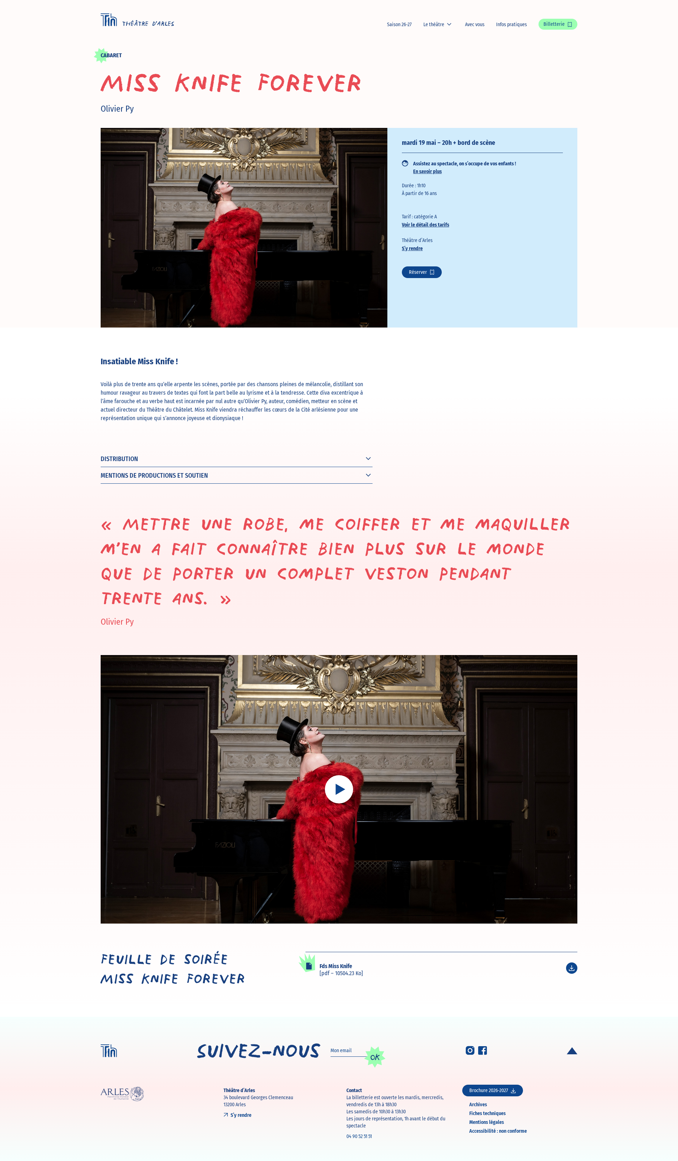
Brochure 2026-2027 (488, 1090)
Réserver (418, 272)
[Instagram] (470, 1052)
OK (375, 1057)
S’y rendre (412, 248)
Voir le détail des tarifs (425, 224)
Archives (478, 1104)
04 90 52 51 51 (359, 1136)
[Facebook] (482, 1052)
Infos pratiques (511, 24)
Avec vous (474, 24)
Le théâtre (433, 25)
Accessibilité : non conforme (498, 1131)
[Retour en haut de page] (572, 1050)
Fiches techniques (487, 1113)
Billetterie (554, 24)
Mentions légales (486, 1122)
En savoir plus (427, 171)
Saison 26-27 (399, 24)
